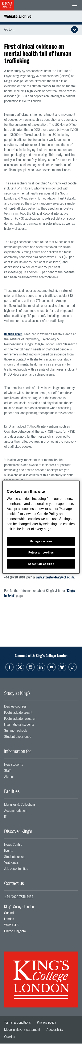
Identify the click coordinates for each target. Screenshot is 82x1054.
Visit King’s (11, 862)
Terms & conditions (17, 1022)
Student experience (17, 736)
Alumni (8, 776)
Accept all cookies (41, 563)
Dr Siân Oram (13, 334)
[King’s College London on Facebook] (9, 667)
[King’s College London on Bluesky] (62, 667)
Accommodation (15, 810)
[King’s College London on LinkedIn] (41, 667)
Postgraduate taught (18, 712)
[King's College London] (41, 976)
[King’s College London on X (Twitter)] (20, 667)
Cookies (9, 1036)
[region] (41, 527)
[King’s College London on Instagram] (30, 667)
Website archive (17, 16)
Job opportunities (16, 868)
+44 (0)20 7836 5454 (18, 896)
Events (8, 850)
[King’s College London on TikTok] (72, 667)
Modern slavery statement (22, 1029)
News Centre (13, 844)
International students (19, 724)
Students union (14, 856)
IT (5, 816)
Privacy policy (46, 1022)
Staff (7, 770)
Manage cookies (41, 541)
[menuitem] (41, 707)
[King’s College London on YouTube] (51, 667)
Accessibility (54, 1029)
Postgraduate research (20, 718)
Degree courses (15, 706)
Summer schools (15, 730)
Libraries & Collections (20, 804)
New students (13, 764)
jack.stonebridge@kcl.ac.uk (55, 577)
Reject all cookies (41, 552)
